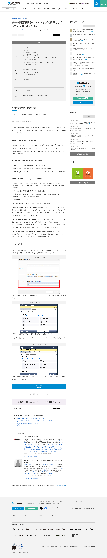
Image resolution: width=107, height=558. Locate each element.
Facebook (49, 473)
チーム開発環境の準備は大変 (30, 55)
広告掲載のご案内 (89, 508)
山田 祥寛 (45, 30)
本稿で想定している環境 (29, 52)
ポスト (56, 35)
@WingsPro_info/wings (30, 473)
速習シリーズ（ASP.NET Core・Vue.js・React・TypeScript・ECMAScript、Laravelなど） (43, 447)
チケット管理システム (30, 64)
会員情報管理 (54, 546)
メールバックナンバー (84, 94)
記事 (32, 3)
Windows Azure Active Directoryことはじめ (26, 423)
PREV (24, 394)
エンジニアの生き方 (49, 9)
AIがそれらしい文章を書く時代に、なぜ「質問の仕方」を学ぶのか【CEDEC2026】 (82, 142)
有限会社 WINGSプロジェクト (50, 465)
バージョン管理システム (30, 60)
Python (59, 9)
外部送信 (93, 546)
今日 (77, 26)
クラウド (21, 35)
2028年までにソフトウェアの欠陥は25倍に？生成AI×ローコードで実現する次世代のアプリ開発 (82, 122)
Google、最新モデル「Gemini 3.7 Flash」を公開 (84, 34)
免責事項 (61, 546)
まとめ (25, 98)
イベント (38, 3)
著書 (33, 472)
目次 (39, 42)
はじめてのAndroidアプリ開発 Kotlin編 (37, 451)
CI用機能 (26, 80)
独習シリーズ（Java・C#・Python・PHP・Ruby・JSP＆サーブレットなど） (43, 445)
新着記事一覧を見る (82, 154)
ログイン (84, 102)
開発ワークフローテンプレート (32, 72)
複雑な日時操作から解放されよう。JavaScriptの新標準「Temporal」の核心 (84, 49)
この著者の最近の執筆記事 (31, 456)
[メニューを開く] (3, 3)
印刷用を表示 (17, 408)
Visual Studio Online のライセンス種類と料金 (35, 95)
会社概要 (66, 546)
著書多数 (53, 451)
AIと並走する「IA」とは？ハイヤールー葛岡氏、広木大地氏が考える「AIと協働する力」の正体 (82, 135)
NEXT (53, 394)
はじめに (25, 47)
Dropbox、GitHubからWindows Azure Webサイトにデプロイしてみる (33, 421)
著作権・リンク (45, 546)
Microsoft (15, 35)
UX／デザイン (76, 9)
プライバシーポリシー (85, 546)
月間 (89, 26)
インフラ (39, 9)
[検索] (14, 9)
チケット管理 (27, 90)
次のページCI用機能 (39, 386)
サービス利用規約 (74, 546)
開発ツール (67, 9)
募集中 (45, 470)
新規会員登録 (83, 98)
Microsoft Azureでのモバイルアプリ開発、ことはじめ (29, 418)
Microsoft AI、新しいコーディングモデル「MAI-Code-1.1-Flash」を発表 (83, 58)
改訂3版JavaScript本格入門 (35, 449)
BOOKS (45, 3)
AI (19, 9)
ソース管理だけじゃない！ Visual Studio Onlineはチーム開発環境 (40, 57)
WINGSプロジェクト (30, 444)
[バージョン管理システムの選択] (39, 276)
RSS (43, 472)
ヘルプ (38, 546)
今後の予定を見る (83, 183)
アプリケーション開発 (28, 9)
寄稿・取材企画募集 (75, 508)
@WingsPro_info (50, 472)
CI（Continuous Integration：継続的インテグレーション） (39, 62)
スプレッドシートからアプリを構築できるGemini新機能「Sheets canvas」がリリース (84, 30)
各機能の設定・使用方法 (29, 70)
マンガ (84, 9)
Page (17, 56)
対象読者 (25, 50)
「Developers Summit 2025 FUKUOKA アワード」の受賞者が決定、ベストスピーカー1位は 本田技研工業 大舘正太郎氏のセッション (84, 64)
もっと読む (17, 425)
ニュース (26, 3)
